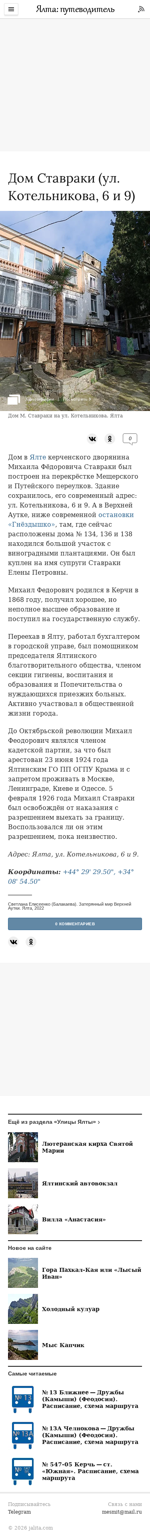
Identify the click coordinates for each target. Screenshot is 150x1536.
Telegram (19, 1512)
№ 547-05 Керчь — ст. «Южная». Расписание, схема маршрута (90, 1471)
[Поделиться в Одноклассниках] (109, 438)
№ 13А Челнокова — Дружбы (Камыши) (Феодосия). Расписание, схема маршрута (90, 1435)
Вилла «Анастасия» (74, 1219)
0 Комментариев (75, 924)
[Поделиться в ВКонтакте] (92, 438)
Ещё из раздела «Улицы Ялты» (52, 1122)
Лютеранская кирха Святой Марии (87, 1147)
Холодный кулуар (71, 1308)
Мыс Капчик (63, 1344)
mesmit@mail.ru (122, 1512)
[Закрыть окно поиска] (4, 24)
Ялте (38, 457)
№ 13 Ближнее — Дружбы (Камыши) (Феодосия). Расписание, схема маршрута (90, 1399)
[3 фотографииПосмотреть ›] (75, 409)
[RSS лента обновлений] (141, 9)
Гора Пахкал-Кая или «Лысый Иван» (91, 1273)
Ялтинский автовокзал (80, 1183)
